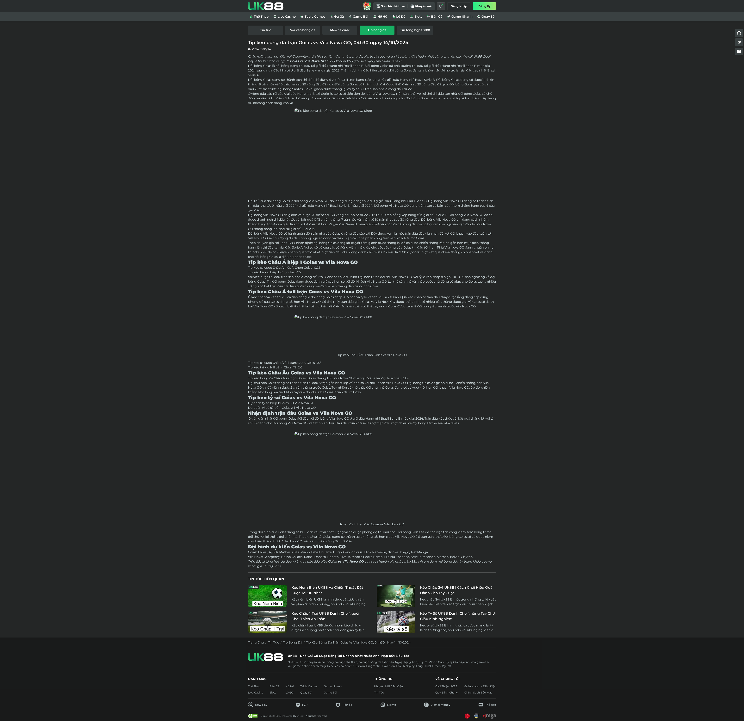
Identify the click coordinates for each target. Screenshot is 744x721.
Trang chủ (256, 642)
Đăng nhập (459, 6)
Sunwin (360, 666)
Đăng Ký (484, 6)
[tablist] (372, 30)
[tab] (265, 30)
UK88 (290, 243)
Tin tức (273, 642)
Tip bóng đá (292, 642)
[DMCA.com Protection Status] (253, 715)
